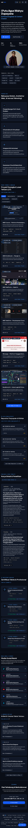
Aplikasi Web (20, 196)
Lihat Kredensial (20, 599)
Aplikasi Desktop (11, 196)
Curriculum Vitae (7, 817)
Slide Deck (6, 819)
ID (22, 2)
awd (3, 2)
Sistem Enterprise (6, 201)
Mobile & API (14, 199)
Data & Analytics (5, 199)
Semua (3, 196)
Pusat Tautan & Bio (18, 817)
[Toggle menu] (25, 2)
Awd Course (14, 819)
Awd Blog (22, 819)
